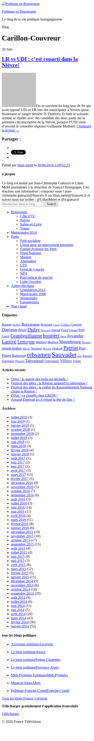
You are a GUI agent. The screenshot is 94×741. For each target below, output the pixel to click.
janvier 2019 (20, 425)
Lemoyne (26, 341)
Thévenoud (34, 360)
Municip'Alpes (26, 683)
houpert (51, 335)
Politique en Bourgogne (19, 11)
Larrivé (9, 341)
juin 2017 (18, 462)
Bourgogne (19, 212)
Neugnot (36, 348)
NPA (23, 273)
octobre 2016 (20, 491)
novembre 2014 (22, 585)
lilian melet (25, 165)
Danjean (9, 329)
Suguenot (8, 361)
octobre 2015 (20, 540)
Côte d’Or (27, 216)
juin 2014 (18, 606)
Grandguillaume (26, 335)
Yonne (24, 228)
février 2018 (20, 450)
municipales (12, 348)
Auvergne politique (32, 644)
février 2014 (20, 622)
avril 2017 (18, 470)
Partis (15, 237)
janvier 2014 (20, 626)
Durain (55, 330)
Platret (6, 356)
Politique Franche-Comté (40, 691)
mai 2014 (17, 610)
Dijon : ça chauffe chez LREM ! (34, 395)
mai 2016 (17, 511)
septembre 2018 (22, 434)
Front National (30, 253)
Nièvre (25, 220)
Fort (81, 330)
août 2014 (18, 597)
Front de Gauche (32, 269)
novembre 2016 (22, 487)
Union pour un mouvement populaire (46, 245)
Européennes (29, 302)
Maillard (41, 342)
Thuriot (19, 361)
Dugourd (45, 330)
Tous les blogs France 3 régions (24, 698)
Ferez (64, 330)
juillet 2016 (19, 503)
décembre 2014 (22, 581)
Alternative (28, 261)
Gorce (6, 336)
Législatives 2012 (32, 290)
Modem (25, 257)
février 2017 (20, 479)
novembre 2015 (22, 536)
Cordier (65, 324)
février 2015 (20, 573)
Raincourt (19, 356)
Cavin (56, 325)
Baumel (7, 324)
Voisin (77, 361)
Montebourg (70, 341)
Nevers (47, 348)
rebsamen (39, 354)
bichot (17, 324)
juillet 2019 (19, 417)
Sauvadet (64, 354)
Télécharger (10, 714)
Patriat (70, 348)
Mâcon (26, 349)
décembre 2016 (22, 483)
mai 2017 (17, 466)
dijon (22, 330)
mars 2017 (18, 475)
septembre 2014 (22, 593)
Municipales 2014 (24, 232)
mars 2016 (18, 520)
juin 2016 (18, 507)
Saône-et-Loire (31, 224)
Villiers (66, 361)
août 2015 (18, 548)
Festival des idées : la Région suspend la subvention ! (49, 383)
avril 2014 (18, 614)
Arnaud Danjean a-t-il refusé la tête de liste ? (43, 399)
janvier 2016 (20, 528)
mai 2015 (17, 561)
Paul (82, 348)
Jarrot (63, 336)
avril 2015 (18, 565)
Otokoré (57, 348)
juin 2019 (18, 421)
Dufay (33, 329)
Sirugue (87, 356)
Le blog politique (28, 652)
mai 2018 (17, 442)
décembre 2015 (22, 532)
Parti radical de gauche (36, 277)
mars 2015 (18, 569)
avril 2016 (18, 516)
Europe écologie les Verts (38, 249)
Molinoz (52, 342)
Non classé (19, 306)
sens (79, 356)
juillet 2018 (19, 438)
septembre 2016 (22, 495)
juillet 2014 (19, 602)
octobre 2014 (20, 589)
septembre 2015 (22, 544)
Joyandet (75, 335)
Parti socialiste (30, 241)
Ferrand (73, 330)
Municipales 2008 (33, 294)
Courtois (76, 324)
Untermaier (51, 361)
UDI (23, 265)
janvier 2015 (20, 577)
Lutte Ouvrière (30, 282)
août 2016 (18, 499)
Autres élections (22, 286)
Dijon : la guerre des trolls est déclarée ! (39, 379)
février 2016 (20, 524)
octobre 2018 (20, 429)
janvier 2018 (20, 454)
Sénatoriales (28, 298)
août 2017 (18, 458)
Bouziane (46, 324)
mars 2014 (18, 618)
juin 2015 (18, 556)
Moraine (86, 342)
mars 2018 (18, 446)
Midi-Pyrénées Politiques (39, 675)
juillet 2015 (19, 552)
